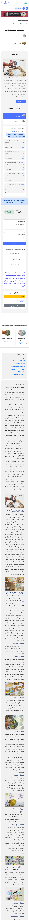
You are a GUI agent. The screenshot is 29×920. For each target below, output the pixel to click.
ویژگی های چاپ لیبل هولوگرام (18, 366)
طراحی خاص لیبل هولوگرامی (18, 360)
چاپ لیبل (22, 24)
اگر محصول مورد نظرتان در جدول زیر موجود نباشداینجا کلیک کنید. (15, 135)
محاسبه (14, 243)
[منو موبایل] (2, 2)
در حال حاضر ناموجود (14, 306)
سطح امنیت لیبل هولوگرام (19, 372)
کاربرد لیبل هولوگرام (20, 363)
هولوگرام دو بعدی (17, 116)
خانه (27, 24)
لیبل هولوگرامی (18, 8)
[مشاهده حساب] (5, 2)
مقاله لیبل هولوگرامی (21, 102)
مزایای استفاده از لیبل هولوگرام (18, 369)
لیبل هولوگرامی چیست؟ (19, 374)
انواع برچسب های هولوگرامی (19, 358)
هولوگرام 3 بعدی (17, 122)
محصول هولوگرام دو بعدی (9, 211)
